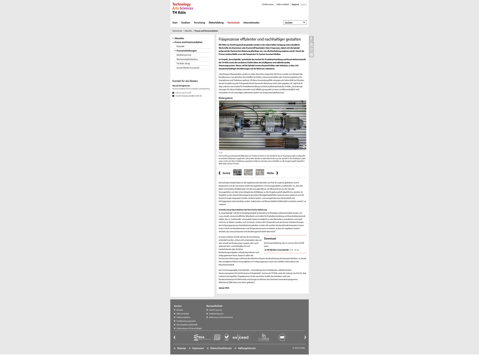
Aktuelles (188, 30)
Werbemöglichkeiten (187, 59)
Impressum (198, 348)
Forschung (199, 22)
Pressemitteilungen (187, 50)
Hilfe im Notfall (283, 4)
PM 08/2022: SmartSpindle (283, 249)
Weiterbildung (216, 22)
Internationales (251, 22)
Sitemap (181, 348)
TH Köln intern (268, 4)
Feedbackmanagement (186, 320)
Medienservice (184, 54)
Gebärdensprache (216, 313)
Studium (185, 22)
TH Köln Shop (183, 63)
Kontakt (180, 46)
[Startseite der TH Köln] (182, 7)
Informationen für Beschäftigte (189, 328)
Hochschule (233, 22)
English (303, 4)
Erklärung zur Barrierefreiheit (221, 317)
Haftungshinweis (247, 348)
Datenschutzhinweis (221, 348)
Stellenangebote (183, 317)
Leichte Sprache (215, 309)
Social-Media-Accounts (188, 67)
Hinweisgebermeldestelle (187, 324)
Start (175, 22)
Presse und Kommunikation (189, 42)
